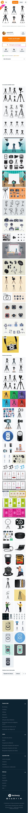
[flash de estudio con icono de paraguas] (8, 739)
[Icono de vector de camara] (7, 317)
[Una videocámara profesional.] (5, 192)
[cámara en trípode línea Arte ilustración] (7, 454)
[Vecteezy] (2, 2)
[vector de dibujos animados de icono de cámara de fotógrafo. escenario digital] (8, 704)
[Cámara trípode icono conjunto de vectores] (13, 94)
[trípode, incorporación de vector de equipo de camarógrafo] (13, 541)
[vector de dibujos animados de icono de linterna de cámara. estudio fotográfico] (8, 668)
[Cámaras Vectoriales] (13, 341)
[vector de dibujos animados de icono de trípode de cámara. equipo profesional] (8, 716)
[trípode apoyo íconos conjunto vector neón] (17, 773)
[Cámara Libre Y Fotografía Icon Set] (9, 327)
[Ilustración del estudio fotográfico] (13, 271)
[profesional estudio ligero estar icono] (8, 597)
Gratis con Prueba (14, 39)
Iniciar (21, 2)
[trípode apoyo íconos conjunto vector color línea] (10, 785)
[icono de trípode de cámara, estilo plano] (8, 751)
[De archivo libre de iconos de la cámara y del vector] (13, 161)
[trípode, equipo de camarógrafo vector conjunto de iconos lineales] (5, 560)
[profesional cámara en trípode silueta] (8, 466)
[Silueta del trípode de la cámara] (13, 127)
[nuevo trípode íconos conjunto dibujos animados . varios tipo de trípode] (8, 806)
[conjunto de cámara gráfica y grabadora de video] (6, 248)
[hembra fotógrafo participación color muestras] (8, 514)
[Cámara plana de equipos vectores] (10, 204)
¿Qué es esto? (16, 55)
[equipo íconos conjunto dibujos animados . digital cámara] (8, 502)
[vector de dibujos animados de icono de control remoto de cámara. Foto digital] (8, 490)
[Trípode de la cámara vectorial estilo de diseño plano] (13, 111)
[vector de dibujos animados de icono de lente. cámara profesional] (8, 632)
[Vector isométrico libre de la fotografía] (13, 287)
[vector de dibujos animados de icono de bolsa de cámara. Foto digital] (8, 692)
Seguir (23, 34)
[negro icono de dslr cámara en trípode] (8, 609)
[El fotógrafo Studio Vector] (13, 178)
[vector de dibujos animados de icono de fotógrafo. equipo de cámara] (8, 775)
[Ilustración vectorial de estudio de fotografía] (13, 144)
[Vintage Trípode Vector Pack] (13, 304)
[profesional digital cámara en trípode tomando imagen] (18, 454)
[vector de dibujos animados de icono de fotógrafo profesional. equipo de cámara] (8, 763)
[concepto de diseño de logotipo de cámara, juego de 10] (9, 257)
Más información (7, 58)
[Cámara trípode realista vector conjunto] (13, 395)
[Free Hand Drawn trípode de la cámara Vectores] (13, 219)
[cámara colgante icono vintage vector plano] (10, 375)
